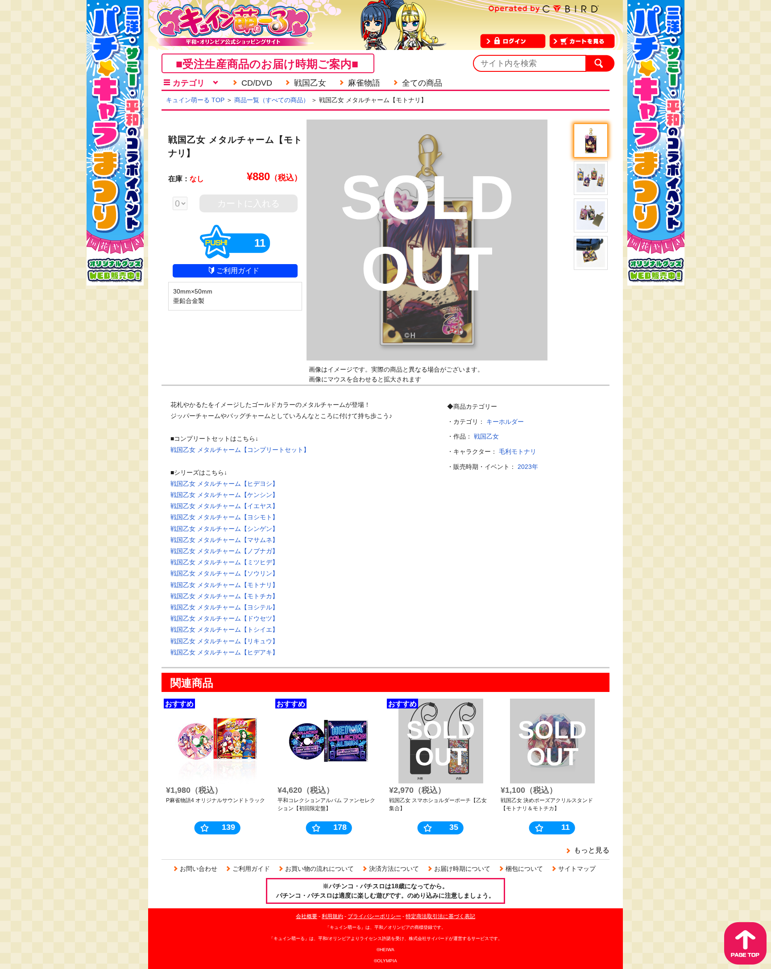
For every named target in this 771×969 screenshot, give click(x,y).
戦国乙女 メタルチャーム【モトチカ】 (224, 596)
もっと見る (591, 850)
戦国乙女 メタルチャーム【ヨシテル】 (224, 607)
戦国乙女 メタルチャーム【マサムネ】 (224, 539)
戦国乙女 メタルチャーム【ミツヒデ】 (224, 562)
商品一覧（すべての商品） (271, 100)
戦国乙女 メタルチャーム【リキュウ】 (224, 641)
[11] (235, 254)
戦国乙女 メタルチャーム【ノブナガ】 (224, 551)
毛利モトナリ (517, 451)
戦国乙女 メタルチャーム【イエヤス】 (224, 505)
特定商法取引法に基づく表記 (440, 916)
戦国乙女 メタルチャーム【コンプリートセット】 (240, 449)
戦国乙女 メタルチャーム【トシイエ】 (224, 629)
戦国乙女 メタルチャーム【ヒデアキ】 (224, 652)
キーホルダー (505, 421)
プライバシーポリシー (374, 916)
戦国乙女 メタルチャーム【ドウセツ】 (224, 618)
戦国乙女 (486, 436)
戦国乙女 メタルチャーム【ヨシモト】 (224, 517)
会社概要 (306, 916)
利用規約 (332, 916)
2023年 (528, 466)
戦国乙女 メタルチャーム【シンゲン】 (224, 528)
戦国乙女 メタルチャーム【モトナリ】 (224, 584)
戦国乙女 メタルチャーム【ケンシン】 (224, 494)
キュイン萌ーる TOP (195, 100)
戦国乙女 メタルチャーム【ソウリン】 (224, 573)
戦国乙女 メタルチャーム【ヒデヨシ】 (224, 483)
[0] (184, 204)
